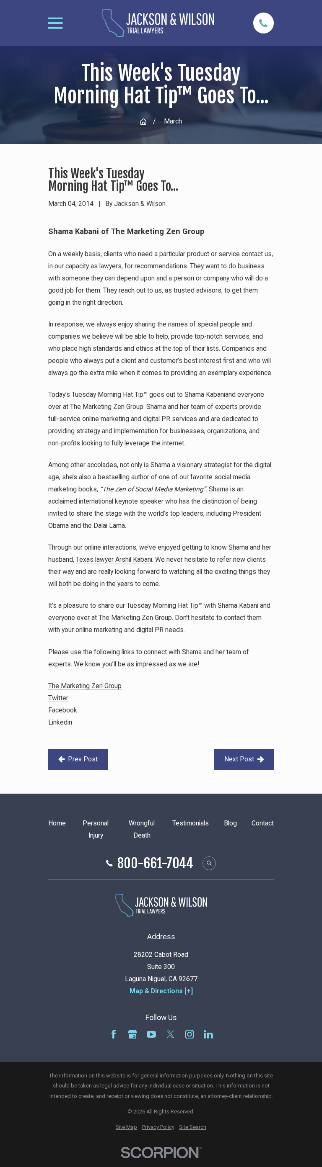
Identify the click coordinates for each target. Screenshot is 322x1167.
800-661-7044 (155, 863)
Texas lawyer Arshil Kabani (114, 559)
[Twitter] (170, 1034)
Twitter (58, 698)
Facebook (62, 710)
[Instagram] (189, 1034)
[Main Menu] (55, 23)
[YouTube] (151, 1034)
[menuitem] (126, 1127)
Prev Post (83, 759)
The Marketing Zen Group (85, 686)
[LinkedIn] (208, 1034)
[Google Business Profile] (132, 1034)
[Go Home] (143, 121)
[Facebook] (113, 1034)
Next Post (239, 759)
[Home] (158, 23)
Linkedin (60, 722)
